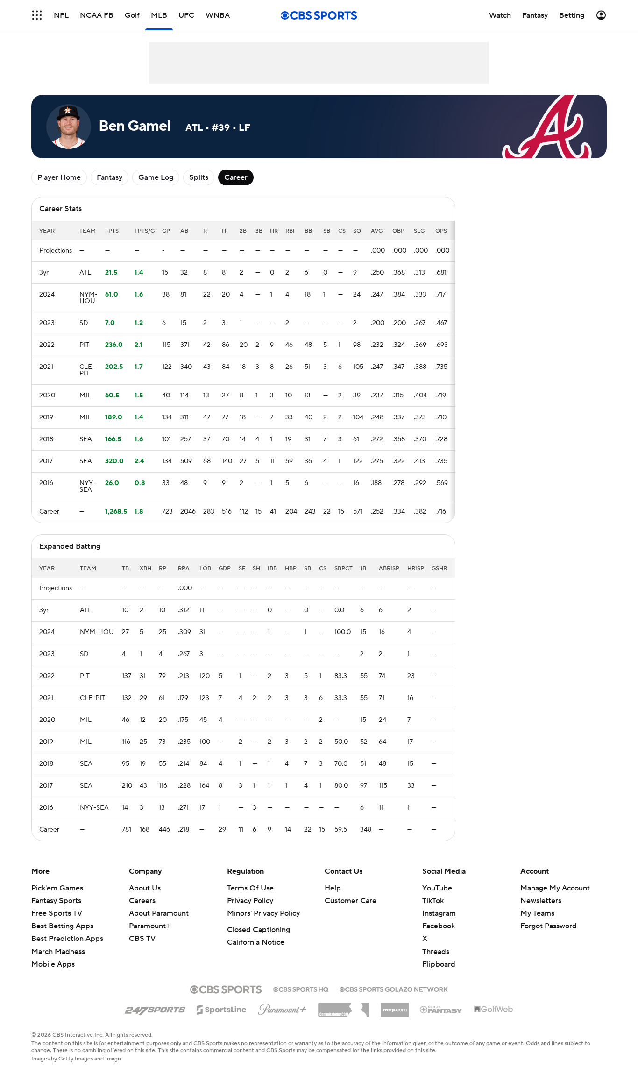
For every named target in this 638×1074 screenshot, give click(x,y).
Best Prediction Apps (67, 938)
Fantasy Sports (56, 900)
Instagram (439, 913)
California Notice (255, 942)
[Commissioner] (343, 1006)
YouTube (437, 888)
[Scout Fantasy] (441, 1009)
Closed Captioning (258, 929)
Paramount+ (149, 926)
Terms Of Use (250, 888)
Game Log (155, 177)
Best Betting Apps (62, 926)
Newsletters (540, 900)
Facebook (438, 926)
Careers (142, 900)
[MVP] (395, 1006)
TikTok (433, 900)
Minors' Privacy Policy (263, 913)
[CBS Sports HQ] (300, 988)
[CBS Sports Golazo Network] (394, 988)
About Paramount (159, 913)
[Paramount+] (282, 1007)
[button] (37, 15)
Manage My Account (555, 888)
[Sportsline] (222, 1008)
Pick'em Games (57, 888)
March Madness (58, 951)
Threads (435, 951)
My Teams (537, 913)
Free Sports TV (56, 913)
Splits (198, 177)
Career (236, 177)
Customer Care (350, 900)
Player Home (59, 177)
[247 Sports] (155, 1008)
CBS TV (142, 938)
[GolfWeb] (493, 1009)
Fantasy (109, 177)
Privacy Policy (250, 900)
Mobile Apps (53, 964)
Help (333, 888)
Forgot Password (548, 926)
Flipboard (438, 964)
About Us (145, 888)
